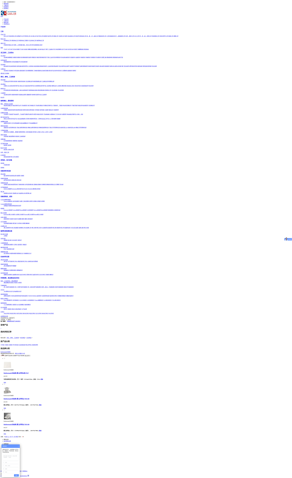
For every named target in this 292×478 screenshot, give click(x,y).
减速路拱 (69, 70)
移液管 (12, 219)
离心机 (2, 191)
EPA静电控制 (7, 90)
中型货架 (36, 110)
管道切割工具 (12, 36)
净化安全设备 (4, 259)
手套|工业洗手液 (51, 57)
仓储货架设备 (4, 108)
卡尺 (9, 49)
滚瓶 (21, 201)
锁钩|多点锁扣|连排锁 (115, 66)
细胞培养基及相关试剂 (15, 205)
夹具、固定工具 (129, 36)
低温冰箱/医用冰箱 (13, 184)
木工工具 (136, 36)
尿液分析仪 (29, 274)
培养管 (31, 201)
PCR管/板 (19, 223)
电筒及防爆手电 (8, 156)
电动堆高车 (85, 105)
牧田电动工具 (40, 40)
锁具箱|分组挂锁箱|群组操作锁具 (38, 66)
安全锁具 (3, 64)
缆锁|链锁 (139, 66)
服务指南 (6, 3)
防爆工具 (170, 36)
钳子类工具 (40, 36)
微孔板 (14, 223)
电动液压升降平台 (72, 114)
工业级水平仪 (52, 49)
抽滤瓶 (66, 227)
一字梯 (39, 118)
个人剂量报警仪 (8, 304)
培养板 (35, 201)
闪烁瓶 (23, 223)
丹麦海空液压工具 (8, 45)
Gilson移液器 (16, 210)
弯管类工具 (27, 36)
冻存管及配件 (16, 201)
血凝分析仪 (36, 274)
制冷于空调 (4, 148)
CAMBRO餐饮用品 (62, 85)
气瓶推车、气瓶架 (58, 105)
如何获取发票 (7, 441)
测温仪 (24, 244)
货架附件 (56, 110)
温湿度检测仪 (4, 294)
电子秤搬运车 (31, 105)
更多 (42, 379)
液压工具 (3, 43)
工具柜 (50, 132)
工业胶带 (3, 93)
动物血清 (6, 205)
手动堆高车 (24, 105)
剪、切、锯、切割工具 (145, 36)
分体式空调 (11, 149)
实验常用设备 (4, 178)
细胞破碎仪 (19, 270)
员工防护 (3, 55)
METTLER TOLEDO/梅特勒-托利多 (31, 188)
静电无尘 (3, 88)
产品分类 (6, 19)
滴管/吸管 (30, 219)
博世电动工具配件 (24, 40)
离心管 (62, 227)
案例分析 (6, 22)
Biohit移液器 (44, 210)
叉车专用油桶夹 (15, 123)
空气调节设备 (4, 143)
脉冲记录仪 (26, 313)
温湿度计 (20, 244)
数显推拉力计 (20, 253)
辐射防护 (67, 57)
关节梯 (27, 118)
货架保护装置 (11, 110)
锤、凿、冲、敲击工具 (92, 36)
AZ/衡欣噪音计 (48, 300)
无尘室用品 (61, 90)
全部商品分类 (4, 316)
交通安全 (3, 69)
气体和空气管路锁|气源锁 (76, 66)
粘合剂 (2, 97)
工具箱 (38, 132)
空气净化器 (15, 344)
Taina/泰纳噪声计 (8, 300)
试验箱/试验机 (37, 184)
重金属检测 (7, 282)
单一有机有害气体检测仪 (34, 287)
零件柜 (34, 132)
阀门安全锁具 (125, 66)
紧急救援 (115, 57)
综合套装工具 (71, 36)
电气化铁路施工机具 (36, 45)
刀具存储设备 (29, 132)
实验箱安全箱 (4, 182)
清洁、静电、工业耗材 (8, 76)
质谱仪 (12, 282)
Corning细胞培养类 (6, 199)
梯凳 (55, 118)
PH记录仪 (51, 313)
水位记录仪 (7, 313)
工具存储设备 (110, 36)
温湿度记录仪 (53, 295)
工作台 (42, 132)
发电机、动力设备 (6, 160)
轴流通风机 (12, 136)
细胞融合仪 (7, 270)
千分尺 (5, 49)
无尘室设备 (54, 90)
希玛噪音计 (16, 300)
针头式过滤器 (74, 227)
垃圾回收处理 (84, 85)
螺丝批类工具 (102, 36)
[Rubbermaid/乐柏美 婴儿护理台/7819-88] (7, 419)
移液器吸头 (51, 210)
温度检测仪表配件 (8, 244)
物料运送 (54, 85)
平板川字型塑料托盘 (54, 127)
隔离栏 (74, 70)
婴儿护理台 (29, 344)
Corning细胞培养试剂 (6, 204)
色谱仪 (16, 282)
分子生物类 (4, 221)
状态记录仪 (19, 313)
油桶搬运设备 (4, 121)
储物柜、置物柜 (14, 132)
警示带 (51, 70)
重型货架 (31, 110)
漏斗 (69, 227)
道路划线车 (22, 70)
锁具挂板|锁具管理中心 (22, 66)
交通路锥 (64, 70)
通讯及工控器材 (5, 73)
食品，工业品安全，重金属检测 (9, 281)
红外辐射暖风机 (8, 140)
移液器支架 (57, 210)
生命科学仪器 (5, 256)
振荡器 (18, 175)
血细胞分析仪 (16, 274)
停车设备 (16, 70)
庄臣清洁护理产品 (30, 85)
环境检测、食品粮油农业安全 (10, 278)
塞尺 (47, 49)
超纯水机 (18, 180)
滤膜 (79, 227)
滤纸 (82, 227)
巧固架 (5, 110)
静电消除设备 (41, 90)
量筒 (23, 219)
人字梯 (52, 118)
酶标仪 (51, 274)
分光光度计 (15, 240)
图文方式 (17, 353)
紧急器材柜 (109, 57)
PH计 (5, 249)
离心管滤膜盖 (15, 227)
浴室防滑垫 (35, 344)
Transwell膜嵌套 (8, 201)
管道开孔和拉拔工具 (80, 36)
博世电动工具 (15, 40)
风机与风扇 (4, 134)
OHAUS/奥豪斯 (8, 188)
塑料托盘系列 (4, 126)
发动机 (2, 163)
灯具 (13, 156)
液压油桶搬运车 (24, 123)
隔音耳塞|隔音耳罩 (41, 57)
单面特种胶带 (15, 94)
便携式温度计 (7, 295)
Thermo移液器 (37, 210)
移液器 (2, 208)
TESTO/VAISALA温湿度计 (35, 295)
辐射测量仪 (27, 304)
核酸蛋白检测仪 (8, 274)
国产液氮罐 (13, 265)
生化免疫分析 (4, 273)
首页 (2, 16)
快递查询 (6, 6)
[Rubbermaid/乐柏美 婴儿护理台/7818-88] (7, 393)
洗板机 (47, 274)
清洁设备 (3, 79)
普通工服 (103, 57)
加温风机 (20, 140)
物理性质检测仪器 (6, 231)
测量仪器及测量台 (32, 49)
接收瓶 (58, 227)
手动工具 (3, 34)
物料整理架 (22, 132)
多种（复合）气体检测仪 (48, 287)
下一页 (14, 436)
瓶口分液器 (4, 213)
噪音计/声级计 (4, 298)
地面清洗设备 (21, 81)
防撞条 (47, 70)
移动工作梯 (7, 118)
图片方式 (22, 353)
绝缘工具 (55, 36)
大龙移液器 (30, 210)
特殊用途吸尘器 (37, 81)
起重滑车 (64, 114)
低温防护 (77, 57)
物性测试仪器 (4, 247)
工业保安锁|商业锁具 (52, 66)
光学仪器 (3, 238)
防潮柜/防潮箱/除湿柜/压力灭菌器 (50, 184)
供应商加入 (7, 24)
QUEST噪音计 (23, 300)
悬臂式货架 (26, 110)
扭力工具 (6, 36)
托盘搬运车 (92, 105)
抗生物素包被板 (8, 223)
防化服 (63, 57)
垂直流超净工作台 (22, 261)
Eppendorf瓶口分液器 (9, 214)
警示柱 (60, 70)
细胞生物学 (4, 268)
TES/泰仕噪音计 (56, 300)
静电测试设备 (14, 90)
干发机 (6, 344)
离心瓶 (54, 227)
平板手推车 (75, 105)
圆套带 (27, 114)
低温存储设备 (4, 264)
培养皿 (39, 201)
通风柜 (36, 261)
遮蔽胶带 (28, 94)
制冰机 (5, 149)
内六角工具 (33, 36)
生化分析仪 (42, 274)
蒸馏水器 (13, 180)
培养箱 (5, 184)
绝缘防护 (88, 57)
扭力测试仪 (7, 253)
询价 (5, 382)
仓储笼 (46, 110)
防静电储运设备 (32, 90)
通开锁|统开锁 (133, 66)
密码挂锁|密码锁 (147, 66)
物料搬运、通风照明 (7, 100)
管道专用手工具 (163, 36)
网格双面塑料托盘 (44, 127)
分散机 (22, 175)
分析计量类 (4, 217)
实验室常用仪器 (6, 171)
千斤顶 (57, 114)
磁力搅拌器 (7, 175)
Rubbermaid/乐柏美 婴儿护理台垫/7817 (16, 373)
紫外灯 (20, 240)
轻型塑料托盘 (12, 127)
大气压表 (24, 309)
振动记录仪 (45, 313)
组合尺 (43, 49)
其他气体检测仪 (59, 287)
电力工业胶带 (43, 94)
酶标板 (27, 223)
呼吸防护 (33, 57)
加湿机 (9, 145)
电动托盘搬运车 (67, 105)
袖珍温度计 (25, 295)
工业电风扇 (22, 136)
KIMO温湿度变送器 (16, 295)
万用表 (5, 235)
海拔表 (9, 309)
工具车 (46, 132)
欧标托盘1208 (71, 127)
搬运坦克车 (40, 114)
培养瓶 (43, 201)
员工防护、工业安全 (7, 52)
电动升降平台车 (16, 105)
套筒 (66, 36)
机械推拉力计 (27, 253)
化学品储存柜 (23, 61)
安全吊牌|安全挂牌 (64, 66)
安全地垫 (91, 85)
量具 (2, 47)
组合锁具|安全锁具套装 (10, 66)
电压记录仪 (32, 313)
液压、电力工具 (27, 45)
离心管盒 (39, 227)
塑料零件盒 (7, 132)
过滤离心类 (4, 226)
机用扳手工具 (20, 36)
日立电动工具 (32, 40)
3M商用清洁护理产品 (40, 85)
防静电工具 (48, 90)
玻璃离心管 (22, 227)
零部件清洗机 (13, 81)
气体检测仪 (4, 285)
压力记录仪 (39, 313)
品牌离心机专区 (8, 193)
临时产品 (120, 57)
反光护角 (55, 70)
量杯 (26, 219)
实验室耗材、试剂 (6, 196)
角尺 (11, 49)
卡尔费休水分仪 (8, 291)
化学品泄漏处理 (15, 61)
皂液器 (10, 344)
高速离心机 (15, 193)
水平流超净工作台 (12, 261)
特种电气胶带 (35, 94)
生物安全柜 (31, 261)
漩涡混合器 (13, 175)
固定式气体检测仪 (69, 287)
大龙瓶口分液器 (19, 214)
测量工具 (175, 36)
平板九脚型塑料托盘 (21, 127)
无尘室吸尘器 (29, 81)
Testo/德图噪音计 (39, 300)
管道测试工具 (155, 36)
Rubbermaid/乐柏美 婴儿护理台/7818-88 (16, 399)
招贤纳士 (25, 471)
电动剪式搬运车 (8, 105)
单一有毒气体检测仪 (9, 287)
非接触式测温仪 (61, 295)
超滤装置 (49, 227)
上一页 (10, 436)
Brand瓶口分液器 (38, 214)
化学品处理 (4, 60)
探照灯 (17, 156)
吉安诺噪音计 (31, 300)
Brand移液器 (23, 210)
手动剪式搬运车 (39, 105)
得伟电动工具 (7, 40)
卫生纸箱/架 (22, 344)
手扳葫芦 (11, 114)
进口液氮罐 (7, 265)
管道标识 (11, 70)
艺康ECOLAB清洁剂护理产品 (11, 85)
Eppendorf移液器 (8, 210)
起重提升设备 (4, 112)
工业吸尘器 (45, 81)
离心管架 (86, 227)
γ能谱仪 (14, 304)
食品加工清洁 (70, 85)
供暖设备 (3, 139)
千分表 (21, 49)
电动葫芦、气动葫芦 (19, 114)
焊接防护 (93, 57)
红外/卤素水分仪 (16, 291)
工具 (2, 31)
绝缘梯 (58, 118)
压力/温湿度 (4, 307)
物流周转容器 (19, 110)
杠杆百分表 (71, 49)
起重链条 (52, 114)
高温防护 (72, 57)
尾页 (17, 436)
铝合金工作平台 (45, 118)
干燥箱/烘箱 (21, 184)
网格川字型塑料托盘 (80, 127)
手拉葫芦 (6, 114)
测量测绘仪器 (4, 251)
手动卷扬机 (46, 114)
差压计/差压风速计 (17, 309)
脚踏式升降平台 (48, 105)
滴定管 (16, 219)
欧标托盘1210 (64, 127)
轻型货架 (42, 110)
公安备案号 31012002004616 (19, 476)
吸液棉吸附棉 (7, 61)
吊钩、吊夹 (80, 114)
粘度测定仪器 (10, 249)
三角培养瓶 (26, 201)
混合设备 (3, 174)
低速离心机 (22, 193)
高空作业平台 (13, 118)
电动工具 (3, 39)
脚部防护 (58, 57)
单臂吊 (35, 114)
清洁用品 (3, 84)
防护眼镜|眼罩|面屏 (26, 57)
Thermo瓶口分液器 (29, 214)
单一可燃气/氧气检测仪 (21, 287)
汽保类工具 (61, 36)
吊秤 (60, 114)
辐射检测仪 (4, 303)
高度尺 (76, 49)
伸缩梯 (31, 118)
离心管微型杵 (7, 227)
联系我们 (6, 8)
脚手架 (35, 118)
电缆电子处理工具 (48, 36)
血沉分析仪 (23, 274)
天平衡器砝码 (4, 187)
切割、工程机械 (18, 45)
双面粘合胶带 (22, 94)
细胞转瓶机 (13, 270)
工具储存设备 (4, 130)
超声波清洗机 (7, 180)
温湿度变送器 (45, 295)
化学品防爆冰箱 (29, 184)
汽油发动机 (7, 164)
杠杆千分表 (64, 49)
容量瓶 (20, 219)
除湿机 (5, 145)
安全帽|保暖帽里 (8, 57)
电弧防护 (83, 57)
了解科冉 (6, 5)
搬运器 (80, 105)
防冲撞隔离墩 (29, 70)
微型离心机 (28, 193)
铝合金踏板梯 (21, 118)
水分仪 (2, 289)
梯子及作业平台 (5, 117)
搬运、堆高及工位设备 (7, 104)
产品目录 (3, 26)
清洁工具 (22, 85)
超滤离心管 (28, 227)
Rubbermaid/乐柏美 (5, 352)
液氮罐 (9, 321)
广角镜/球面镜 (37, 70)
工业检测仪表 (4, 243)
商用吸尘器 (51, 81)
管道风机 (6, 136)
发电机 (2, 167)
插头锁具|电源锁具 (104, 66)
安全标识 (6, 70)
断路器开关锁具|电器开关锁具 (91, 66)
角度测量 (58, 49)
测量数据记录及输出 (83, 49)
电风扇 (17, 136)
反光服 (43, 70)
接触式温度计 (69, 295)
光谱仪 (20, 282)
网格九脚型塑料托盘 (33, 127)
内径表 (25, 49)
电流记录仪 (13, 313)
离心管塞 (34, 227)
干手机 (2, 344)
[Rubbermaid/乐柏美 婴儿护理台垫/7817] (7, 367)
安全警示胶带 (7, 94)
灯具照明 (3, 155)
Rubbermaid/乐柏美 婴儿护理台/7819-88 (16, 424)
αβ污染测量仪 (20, 304)
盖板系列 (6, 127)
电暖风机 (14, 140)
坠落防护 (98, 57)
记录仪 (15, 244)
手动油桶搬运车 (33, 123)
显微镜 (5, 240)
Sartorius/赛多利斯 (17, 188)
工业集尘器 (7, 81)
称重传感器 (13, 253)
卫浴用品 (48, 85)
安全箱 (61, 184)
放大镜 (39, 49)
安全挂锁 (154, 66)
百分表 (15, 49)
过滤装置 (44, 227)
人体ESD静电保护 (23, 90)
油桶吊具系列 (7, 123)
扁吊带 (31, 114)
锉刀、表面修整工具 (119, 36)
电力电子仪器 (4, 234)
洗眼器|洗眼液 (16, 57)
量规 (18, 49)
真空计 (5, 309)
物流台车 (51, 110)
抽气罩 (5, 261)
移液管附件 (7, 219)
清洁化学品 (78, 85)
